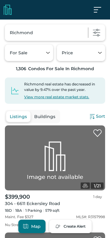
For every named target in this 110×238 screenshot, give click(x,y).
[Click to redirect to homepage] (8, 9)
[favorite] (97, 133)
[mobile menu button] (101, 10)
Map (36, 226)
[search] (55, 32)
